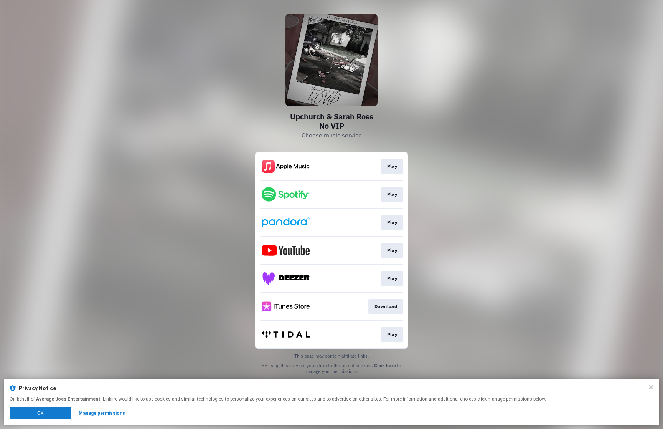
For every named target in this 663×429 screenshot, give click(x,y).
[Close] (651, 387)
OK (40, 413)
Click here (385, 365)
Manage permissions (102, 413)
